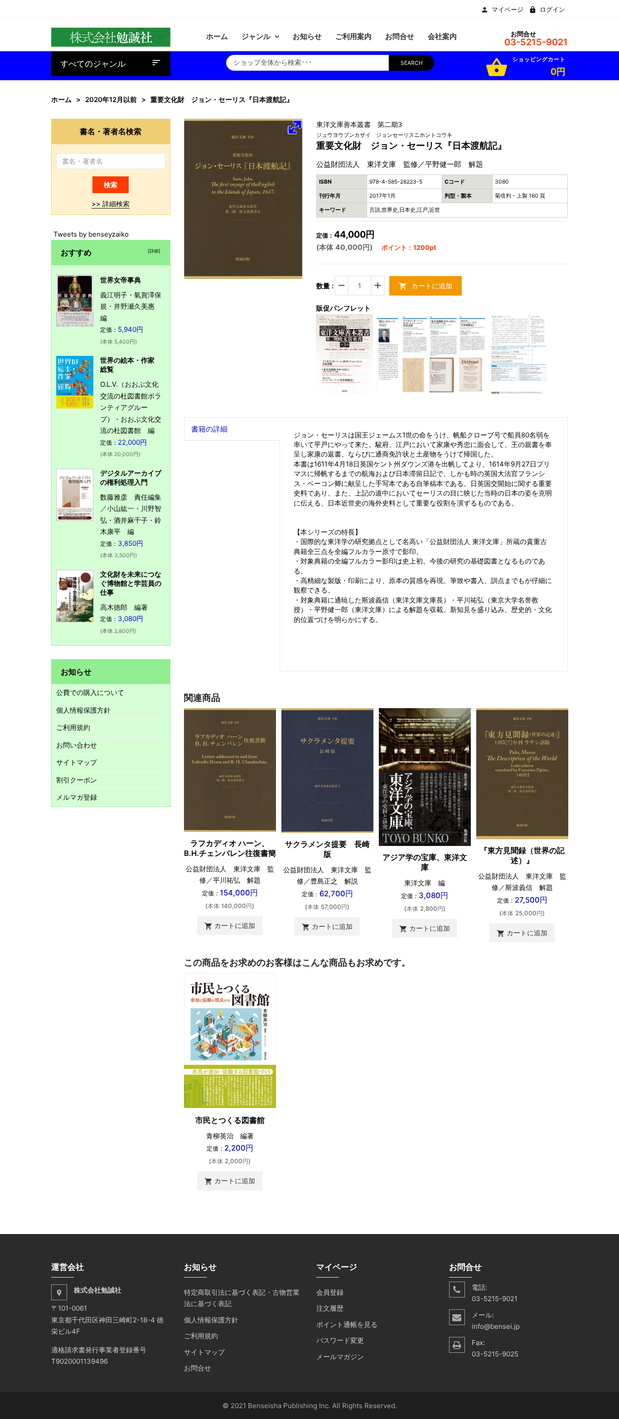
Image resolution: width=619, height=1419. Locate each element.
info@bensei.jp (496, 1326)
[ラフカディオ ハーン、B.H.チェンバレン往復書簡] (230, 769)
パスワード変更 (340, 1340)
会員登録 (329, 1292)
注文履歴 (329, 1308)
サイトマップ (76, 762)
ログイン (552, 9)
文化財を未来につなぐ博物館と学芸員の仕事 (130, 583)
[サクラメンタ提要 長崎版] (327, 770)
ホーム (61, 99)
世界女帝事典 (120, 280)
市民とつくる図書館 (230, 1120)
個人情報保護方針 (83, 710)
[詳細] (152, 250)
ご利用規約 (73, 727)
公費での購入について (90, 692)
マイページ (507, 9)
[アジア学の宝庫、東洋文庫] (425, 776)
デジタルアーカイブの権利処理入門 (130, 477)
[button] (294, 127)
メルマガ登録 (76, 797)
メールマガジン (340, 1356)
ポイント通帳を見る (346, 1324)
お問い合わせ (76, 745)
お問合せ (197, 1368)
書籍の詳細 (209, 428)
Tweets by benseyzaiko (91, 234)
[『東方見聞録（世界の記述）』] (522, 773)
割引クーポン (76, 780)
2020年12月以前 (111, 99)
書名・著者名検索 (110, 131)
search (412, 62)
